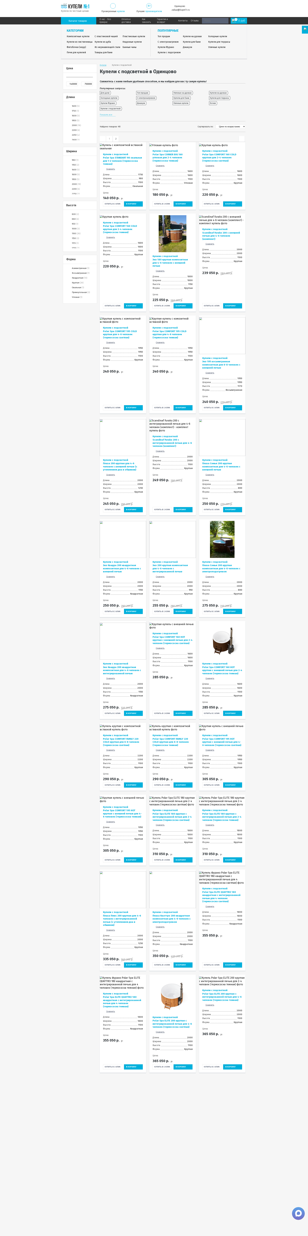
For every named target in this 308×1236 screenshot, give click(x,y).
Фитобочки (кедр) (76, 47)
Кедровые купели (132, 42)
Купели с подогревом (169, 52)
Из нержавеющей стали (107, 47)
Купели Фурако (166, 47)
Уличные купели (216, 47)
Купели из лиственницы (79, 42)
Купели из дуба (103, 42)
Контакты (183, 20)
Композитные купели (78, 36)
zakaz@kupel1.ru (181, 10)
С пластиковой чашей (106, 36)
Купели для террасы (219, 42)
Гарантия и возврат (162, 20)
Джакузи (187, 47)
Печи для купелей (76, 52)
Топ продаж (164, 36)
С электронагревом (168, 42)
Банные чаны (129, 47)
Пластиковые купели (134, 36)
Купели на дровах (192, 36)
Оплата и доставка (126, 20)
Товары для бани (103, 52)
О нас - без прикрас (105, 20)
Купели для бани (192, 42)
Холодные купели (217, 36)
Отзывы (195, 20)
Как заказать (146, 20)
